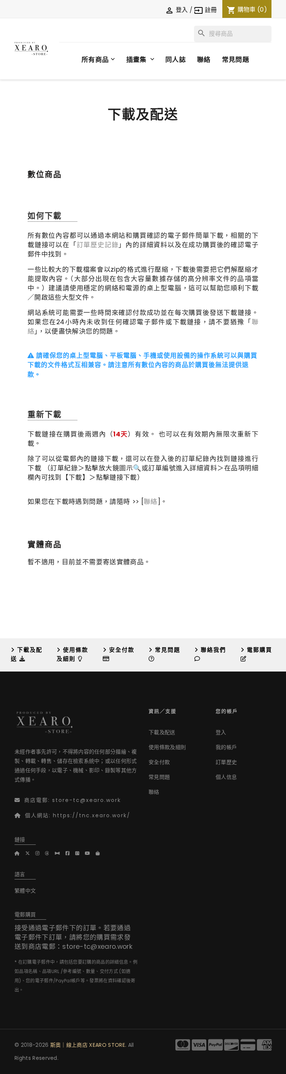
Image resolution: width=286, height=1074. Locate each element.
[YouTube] (90, 853)
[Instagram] (40, 853)
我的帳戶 (226, 747)
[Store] (100, 853)
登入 (221, 732)
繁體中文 (25, 890)
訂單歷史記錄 (98, 244)
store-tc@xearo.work (86, 800)
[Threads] (50, 853)
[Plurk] (60, 853)
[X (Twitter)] (30, 853)
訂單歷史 (226, 762)
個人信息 (226, 777)
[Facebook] (70, 853)
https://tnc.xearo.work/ (91, 815)
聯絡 (151, 501)
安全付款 (159, 762)
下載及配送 (162, 732)
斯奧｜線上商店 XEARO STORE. (88, 1045)
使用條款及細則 (167, 747)
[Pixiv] (80, 853)
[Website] (20, 853)
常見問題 (159, 777)
